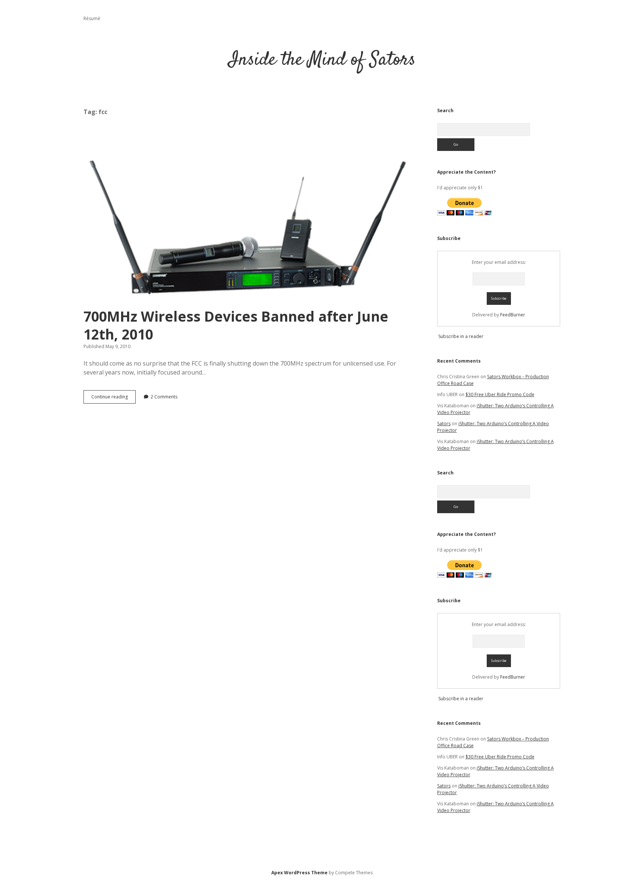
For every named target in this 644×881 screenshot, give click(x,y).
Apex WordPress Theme (299, 872)
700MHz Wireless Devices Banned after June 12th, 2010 (247, 216)
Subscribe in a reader (460, 336)
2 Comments (164, 397)
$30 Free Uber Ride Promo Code (499, 394)
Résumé (91, 18)
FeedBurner (512, 315)
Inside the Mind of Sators (322, 60)
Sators (444, 423)
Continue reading (113, 398)
